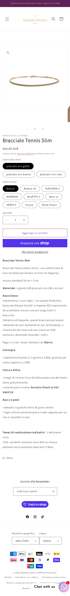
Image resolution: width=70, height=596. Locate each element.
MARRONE (12, 196)
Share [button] (9, 458)
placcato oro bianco (18, 174)
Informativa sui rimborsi (26, 577)
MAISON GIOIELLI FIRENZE (33, 572)
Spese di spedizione (25, 153)
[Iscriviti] (53, 491)
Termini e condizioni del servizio (21, 583)
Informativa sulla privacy (54, 577)
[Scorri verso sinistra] (27, 129)
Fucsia (29, 204)
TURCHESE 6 (52, 188)
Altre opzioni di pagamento (35, 251)
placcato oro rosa (51, 174)
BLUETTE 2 (33, 196)
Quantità (7, 212)
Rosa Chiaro (49, 204)
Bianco (10, 188)
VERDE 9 (11, 204)
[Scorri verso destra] (43, 129)
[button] (7, 19)
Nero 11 (53, 196)
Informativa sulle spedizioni (53, 583)
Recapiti (26, 588)
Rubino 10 (30, 188)
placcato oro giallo (18, 166)
